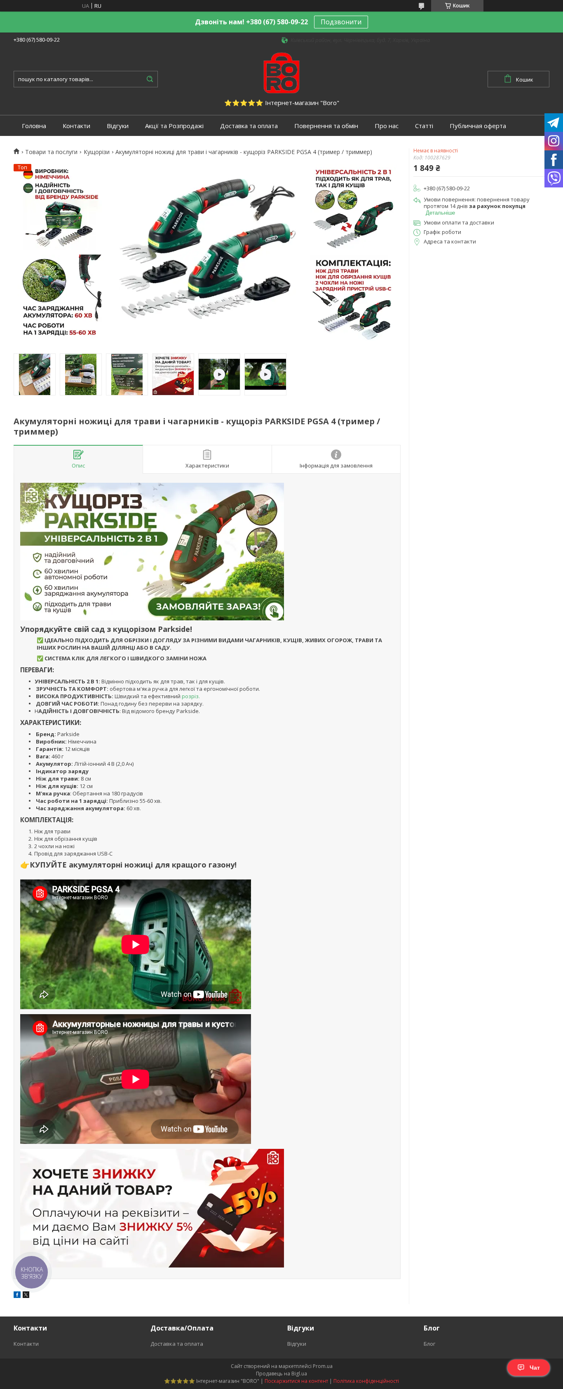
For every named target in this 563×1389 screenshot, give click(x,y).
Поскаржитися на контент (296, 1380)
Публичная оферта (478, 126)
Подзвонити (341, 21)
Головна (34, 126)
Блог (429, 1343)
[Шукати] (149, 79)
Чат (535, 1367)
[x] (26, 1296)
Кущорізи (97, 152)
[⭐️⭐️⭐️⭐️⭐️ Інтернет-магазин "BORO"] (281, 72)
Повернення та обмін (326, 126)
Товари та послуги (51, 152)
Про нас (387, 126)
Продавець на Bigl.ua (281, 1373)
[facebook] (17, 1296)
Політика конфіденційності (366, 1380)
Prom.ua (323, 1366)
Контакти (76, 126)
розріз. (190, 696)
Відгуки (118, 126)
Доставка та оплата (249, 126)
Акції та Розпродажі (174, 126)
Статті (424, 126)
